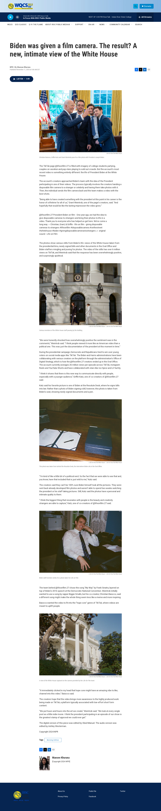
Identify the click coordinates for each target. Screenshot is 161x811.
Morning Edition (53, 740)
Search (138, 24)
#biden (55, 230)
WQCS (10, 24)
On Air (91, 24)
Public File (92, 791)
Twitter (122, 791)
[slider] (21, 17)
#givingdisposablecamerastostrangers (77, 230)
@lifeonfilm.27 (46, 215)
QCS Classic (21, 24)
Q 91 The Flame (36, 24)
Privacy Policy (63, 796)
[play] (10, 17)
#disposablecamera (80, 227)
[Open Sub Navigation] (72, 24)
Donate (147, 6)
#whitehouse (45, 230)
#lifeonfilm (65, 227)
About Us (61, 791)
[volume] (17, 17)
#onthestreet (96, 227)
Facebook (92, 796)
